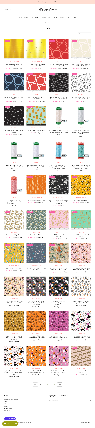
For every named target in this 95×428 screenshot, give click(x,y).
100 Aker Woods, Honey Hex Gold (14, 65)
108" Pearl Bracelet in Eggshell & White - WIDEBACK (81, 65)
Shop (19, 17)
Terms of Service (8, 408)
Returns (6, 403)
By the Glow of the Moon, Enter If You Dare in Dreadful (14, 302)
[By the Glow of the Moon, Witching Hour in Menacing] (36, 356)
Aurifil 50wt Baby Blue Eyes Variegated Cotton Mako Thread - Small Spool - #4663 (59, 166)
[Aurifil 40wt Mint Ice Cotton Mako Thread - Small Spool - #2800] (81, 116)
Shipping (6, 406)
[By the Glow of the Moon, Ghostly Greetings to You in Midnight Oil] (59, 286)
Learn (74, 17)
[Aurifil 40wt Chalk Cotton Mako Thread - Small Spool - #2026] (59, 116)
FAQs (5, 401)
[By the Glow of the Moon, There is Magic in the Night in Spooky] (81, 321)
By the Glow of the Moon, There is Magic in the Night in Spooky (81, 337)
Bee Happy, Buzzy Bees (81, 200)
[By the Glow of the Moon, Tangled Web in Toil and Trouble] (59, 321)
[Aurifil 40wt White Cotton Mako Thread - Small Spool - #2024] (36, 150)
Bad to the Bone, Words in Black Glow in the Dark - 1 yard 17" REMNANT (58, 201)
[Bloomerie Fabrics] (47, 9)
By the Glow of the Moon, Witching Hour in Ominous (58, 371)
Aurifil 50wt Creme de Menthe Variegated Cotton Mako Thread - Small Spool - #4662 (81, 166)
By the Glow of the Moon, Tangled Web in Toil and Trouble (58, 337)
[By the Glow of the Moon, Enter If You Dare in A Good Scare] (81, 253)
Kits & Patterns (46, 17)
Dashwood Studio (81, 197)
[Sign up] (90, 400)
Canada (85, 422)
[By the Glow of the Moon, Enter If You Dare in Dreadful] (14, 286)
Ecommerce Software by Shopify (23, 422)
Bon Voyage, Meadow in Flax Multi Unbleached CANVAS (58, 269)
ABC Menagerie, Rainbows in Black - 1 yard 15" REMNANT (58, 98)
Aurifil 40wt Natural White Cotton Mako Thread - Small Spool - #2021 (14, 166)
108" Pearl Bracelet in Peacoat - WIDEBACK (14, 98)
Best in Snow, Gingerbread (14, 235)
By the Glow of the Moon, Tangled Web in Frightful (81, 302)
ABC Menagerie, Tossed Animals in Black (14, 131)
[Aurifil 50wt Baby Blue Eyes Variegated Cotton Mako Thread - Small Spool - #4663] (59, 150)
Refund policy (7, 410)
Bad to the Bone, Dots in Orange (36, 200)
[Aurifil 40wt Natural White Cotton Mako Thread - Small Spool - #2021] (14, 150)
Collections (34, 17)
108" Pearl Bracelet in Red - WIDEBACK (36, 98)
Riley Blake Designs (14, 61)
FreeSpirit (59, 232)
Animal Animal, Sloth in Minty (36, 130)
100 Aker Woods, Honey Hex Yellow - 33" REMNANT (36, 65)
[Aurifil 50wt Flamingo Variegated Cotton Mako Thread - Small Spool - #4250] (14, 185)
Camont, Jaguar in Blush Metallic (81, 371)
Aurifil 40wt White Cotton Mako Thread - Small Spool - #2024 (36, 166)
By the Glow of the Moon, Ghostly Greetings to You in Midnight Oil (59, 302)
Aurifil (14, 162)
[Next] (59, 384)
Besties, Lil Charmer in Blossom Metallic (59, 235)
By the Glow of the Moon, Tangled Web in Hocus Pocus (36, 337)
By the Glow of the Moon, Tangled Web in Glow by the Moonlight (14, 337)
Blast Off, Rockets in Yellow (14, 268)
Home (41, 22)
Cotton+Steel (59, 265)
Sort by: (75, 34)
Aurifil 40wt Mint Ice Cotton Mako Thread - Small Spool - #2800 (81, 132)
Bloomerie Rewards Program (11, 399)
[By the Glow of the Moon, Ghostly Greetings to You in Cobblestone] (36, 286)
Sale (69, 17)
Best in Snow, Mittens (36, 235)
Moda (58, 61)
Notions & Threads (59, 17)
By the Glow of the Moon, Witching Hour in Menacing (36, 371)
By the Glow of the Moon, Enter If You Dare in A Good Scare (81, 269)
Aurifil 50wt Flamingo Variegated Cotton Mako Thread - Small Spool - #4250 (14, 201)
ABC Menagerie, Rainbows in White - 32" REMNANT (81, 98)
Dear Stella (58, 94)
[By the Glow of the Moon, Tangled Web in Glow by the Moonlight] (14, 321)
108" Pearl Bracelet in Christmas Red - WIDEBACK (58, 65)
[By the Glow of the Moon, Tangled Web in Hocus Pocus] (36, 321)
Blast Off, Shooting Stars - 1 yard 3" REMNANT (36, 269)
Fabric (26, 17)
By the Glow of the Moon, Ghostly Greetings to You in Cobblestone (36, 302)
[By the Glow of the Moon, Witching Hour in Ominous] (59, 356)
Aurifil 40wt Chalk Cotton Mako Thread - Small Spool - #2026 (58, 131)
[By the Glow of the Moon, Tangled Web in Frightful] (81, 286)
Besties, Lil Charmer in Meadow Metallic (81, 235)
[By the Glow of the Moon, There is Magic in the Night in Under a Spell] (14, 356)
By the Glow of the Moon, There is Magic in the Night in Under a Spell (14, 372)
